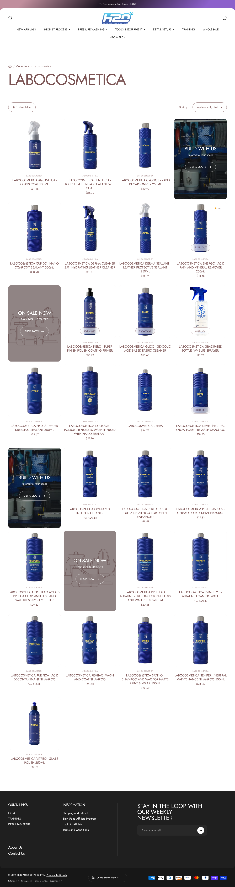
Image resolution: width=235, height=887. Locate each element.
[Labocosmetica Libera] (145, 390)
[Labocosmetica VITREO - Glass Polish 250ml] (34, 723)
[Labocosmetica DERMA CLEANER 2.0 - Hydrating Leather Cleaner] (90, 228)
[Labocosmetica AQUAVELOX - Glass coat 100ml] (34, 145)
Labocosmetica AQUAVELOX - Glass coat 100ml (34, 182)
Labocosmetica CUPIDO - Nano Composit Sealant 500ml (34, 265)
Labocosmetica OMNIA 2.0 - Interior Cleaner (89, 511)
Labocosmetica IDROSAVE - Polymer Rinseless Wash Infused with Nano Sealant (89, 429)
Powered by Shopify (56, 875)
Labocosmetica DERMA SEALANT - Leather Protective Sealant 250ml (145, 267)
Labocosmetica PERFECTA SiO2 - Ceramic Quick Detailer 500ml (200, 511)
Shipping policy (56, 880)
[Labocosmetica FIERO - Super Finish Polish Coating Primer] (90, 311)
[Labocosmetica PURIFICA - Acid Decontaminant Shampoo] (34, 640)
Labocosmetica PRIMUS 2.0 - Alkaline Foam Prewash (200, 594)
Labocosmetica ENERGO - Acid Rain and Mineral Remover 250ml (200, 267)
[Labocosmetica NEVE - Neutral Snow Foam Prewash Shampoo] (200, 390)
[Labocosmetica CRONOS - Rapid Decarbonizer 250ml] (145, 145)
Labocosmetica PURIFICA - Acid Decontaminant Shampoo (34, 677)
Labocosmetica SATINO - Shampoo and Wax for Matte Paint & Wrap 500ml (145, 679)
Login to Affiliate (72, 824)
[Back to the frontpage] (10, 66)
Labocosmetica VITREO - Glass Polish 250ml (34, 760)
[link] (34, 331)
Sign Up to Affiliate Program (80, 818)
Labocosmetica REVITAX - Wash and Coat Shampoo (90, 677)
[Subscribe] (200, 830)
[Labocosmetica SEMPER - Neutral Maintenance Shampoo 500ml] (200, 640)
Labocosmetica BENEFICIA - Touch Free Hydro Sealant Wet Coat (90, 184)
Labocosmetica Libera (145, 425)
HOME (12, 813)
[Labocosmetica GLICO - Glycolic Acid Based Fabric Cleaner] (145, 311)
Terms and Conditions (76, 830)
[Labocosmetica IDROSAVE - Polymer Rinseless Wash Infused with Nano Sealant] (90, 390)
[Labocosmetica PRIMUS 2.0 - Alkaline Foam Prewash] (200, 557)
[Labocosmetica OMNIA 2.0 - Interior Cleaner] (90, 474)
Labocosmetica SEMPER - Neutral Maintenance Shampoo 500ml (200, 677)
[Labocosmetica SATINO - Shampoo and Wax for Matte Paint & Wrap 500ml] (145, 640)
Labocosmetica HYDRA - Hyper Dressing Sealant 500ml (34, 427)
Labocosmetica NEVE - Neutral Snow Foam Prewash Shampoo (200, 427)
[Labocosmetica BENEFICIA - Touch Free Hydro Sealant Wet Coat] (90, 145)
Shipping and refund (75, 813)
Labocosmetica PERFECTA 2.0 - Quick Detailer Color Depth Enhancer (145, 513)
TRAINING (14, 818)
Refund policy (13, 880)
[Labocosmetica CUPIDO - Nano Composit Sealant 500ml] (34, 228)
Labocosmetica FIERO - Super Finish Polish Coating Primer (90, 348)
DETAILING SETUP (19, 824)
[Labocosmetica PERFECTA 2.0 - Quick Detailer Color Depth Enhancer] (145, 474)
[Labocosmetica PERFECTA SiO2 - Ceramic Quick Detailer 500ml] (200, 474)
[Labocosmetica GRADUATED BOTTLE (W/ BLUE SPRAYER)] (200, 311)
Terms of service (41, 880)
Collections (22, 66)
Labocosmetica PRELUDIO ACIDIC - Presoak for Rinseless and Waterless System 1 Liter (34, 596)
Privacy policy (26, 880)
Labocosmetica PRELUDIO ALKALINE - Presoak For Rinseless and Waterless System (145, 596)
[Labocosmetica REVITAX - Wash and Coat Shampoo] (90, 640)
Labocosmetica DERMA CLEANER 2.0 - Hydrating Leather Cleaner (90, 265)
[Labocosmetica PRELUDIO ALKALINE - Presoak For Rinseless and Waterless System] (145, 557)
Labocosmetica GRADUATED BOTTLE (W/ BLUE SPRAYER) (200, 348)
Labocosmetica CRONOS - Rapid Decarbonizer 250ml (145, 182)
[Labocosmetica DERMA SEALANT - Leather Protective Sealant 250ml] (145, 228)
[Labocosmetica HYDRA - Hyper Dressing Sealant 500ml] (34, 390)
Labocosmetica (34, 176)
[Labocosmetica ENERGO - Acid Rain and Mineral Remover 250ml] (200, 228)
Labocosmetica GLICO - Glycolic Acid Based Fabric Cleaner (145, 348)
